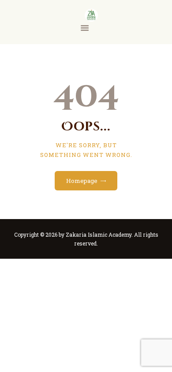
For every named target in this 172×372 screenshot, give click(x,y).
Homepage (81, 181)
